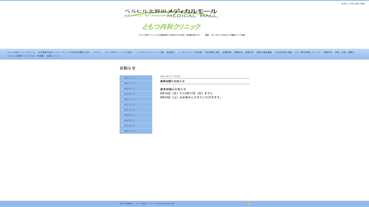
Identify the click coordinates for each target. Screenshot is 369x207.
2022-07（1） (130, 99)
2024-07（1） (130, 88)
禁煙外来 (328, 52)
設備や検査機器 (264, 52)
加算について (53, 55)
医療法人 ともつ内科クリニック (140, 203)
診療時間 (227, 52)
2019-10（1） (130, 126)
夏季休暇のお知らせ (172, 81)
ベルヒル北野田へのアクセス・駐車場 (25, 55)
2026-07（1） (130, 78)
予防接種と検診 (212, 52)
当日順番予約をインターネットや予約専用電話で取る (64, 52)
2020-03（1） (130, 115)
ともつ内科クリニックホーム (21, 52)
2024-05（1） (130, 94)
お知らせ (97, 52)
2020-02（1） (130, 120)
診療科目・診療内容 (244, 52)
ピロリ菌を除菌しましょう (308, 52)
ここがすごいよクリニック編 (149, 52)
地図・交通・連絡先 (345, 52)
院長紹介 (170, 52)
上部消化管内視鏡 (283, 52)
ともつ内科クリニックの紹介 (119, 52)
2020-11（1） (130, 110)
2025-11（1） (130, 83)
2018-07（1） (130, 131)
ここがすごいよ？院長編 (190, 52)
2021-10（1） (130, 104)
